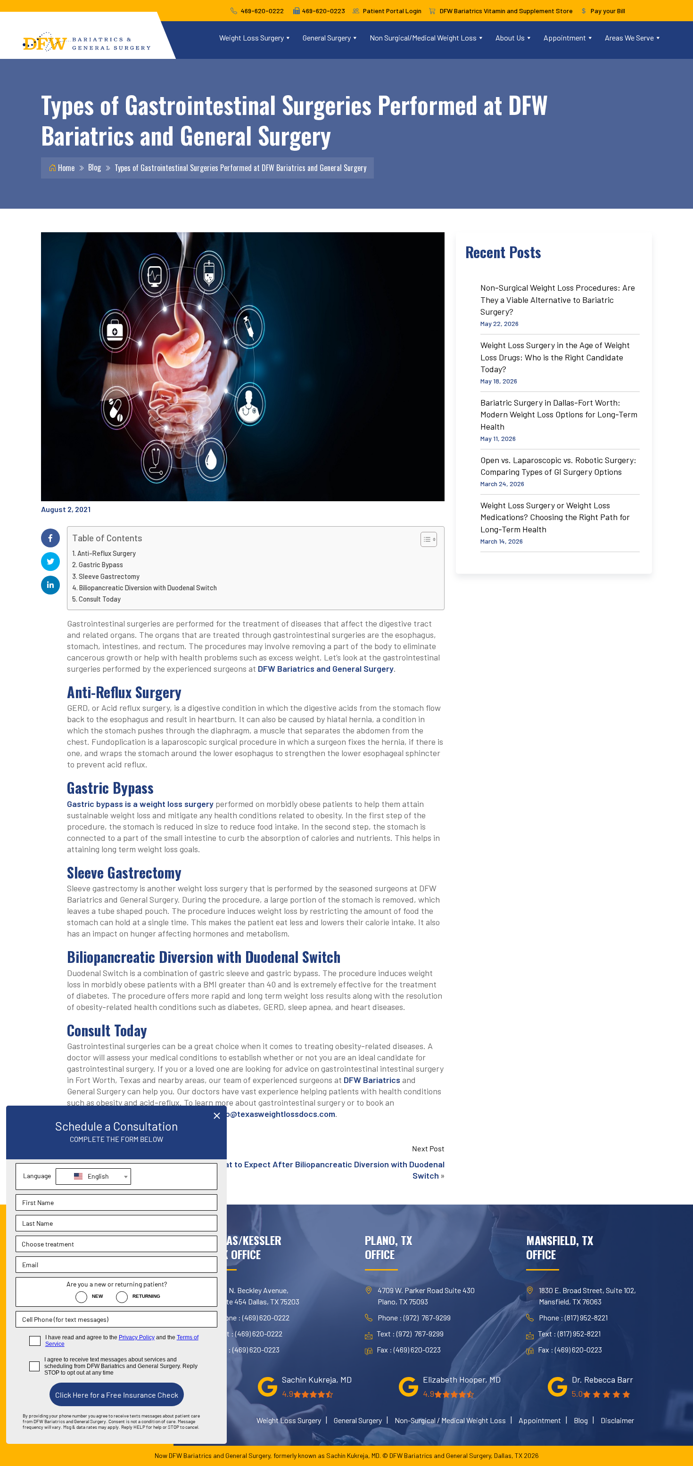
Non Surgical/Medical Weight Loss (423, 37)
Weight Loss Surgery (251, 37)
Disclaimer (617, 1420)
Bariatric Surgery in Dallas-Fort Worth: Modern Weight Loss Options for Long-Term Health (558, 414)
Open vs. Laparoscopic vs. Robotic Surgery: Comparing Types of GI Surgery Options (558, 466)
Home (65, 167)
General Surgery (327, 37)
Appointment (565, 37)
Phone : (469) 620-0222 (252, 1317)
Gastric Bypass (101, 565)
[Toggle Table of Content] (424, 539)
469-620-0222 (262, 11)
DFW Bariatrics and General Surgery (326, 668)
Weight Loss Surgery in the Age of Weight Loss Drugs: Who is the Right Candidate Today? (555, 357)
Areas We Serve (629, 37)
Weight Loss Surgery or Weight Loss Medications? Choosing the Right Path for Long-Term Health (555, 517)
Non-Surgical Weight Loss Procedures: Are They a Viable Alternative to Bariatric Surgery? (557, 299)
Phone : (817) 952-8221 (573, 1317)
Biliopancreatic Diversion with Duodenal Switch (148, 588)
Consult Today (100, 599)
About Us (510, 37)
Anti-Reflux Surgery (106, 553)
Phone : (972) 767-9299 (414, 1317)
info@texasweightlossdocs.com (275, 1113)
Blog (94, 167)
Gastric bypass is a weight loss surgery (140, 803)
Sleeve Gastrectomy (109, 576)
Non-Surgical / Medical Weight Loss (450, 1420)
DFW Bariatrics (372, 1080)
